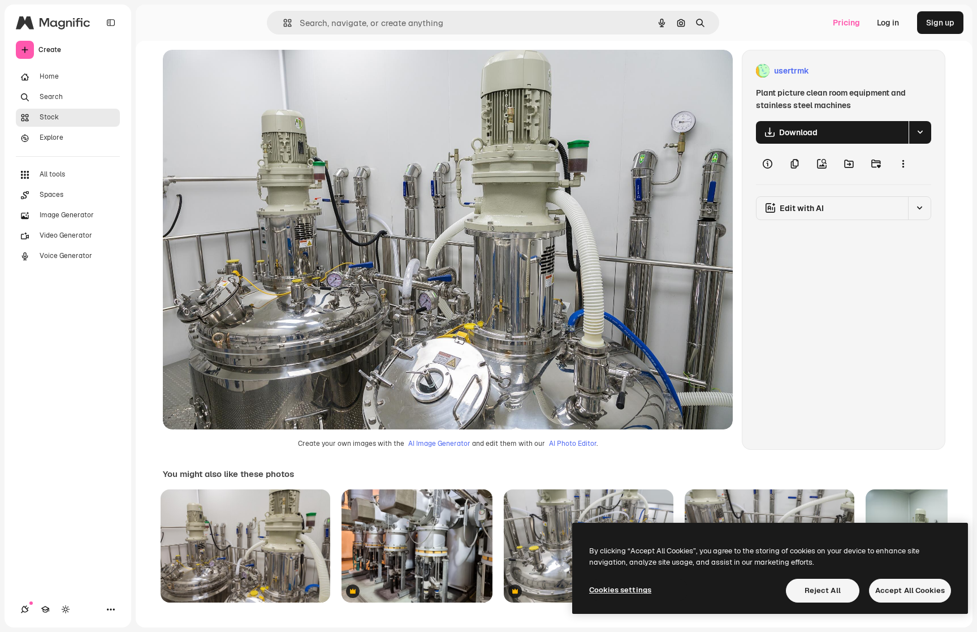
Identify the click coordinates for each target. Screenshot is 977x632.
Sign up (940, 23)
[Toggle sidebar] (111, 23)
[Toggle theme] (66, 609)
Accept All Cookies (910, 590)
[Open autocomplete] (283, 23)
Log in (888, 23)
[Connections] (25, 609)
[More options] (903, 164)
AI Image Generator (439, 443)
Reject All (823, 590)
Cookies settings (620, 590)
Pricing (846, 23)
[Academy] (45, 609)
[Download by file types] (920, 132)
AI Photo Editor (572, 443)
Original (235, 71)
